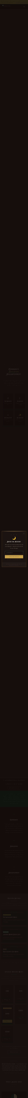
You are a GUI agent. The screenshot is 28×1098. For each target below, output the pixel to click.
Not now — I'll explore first (14, 559)
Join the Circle (14, 556)
